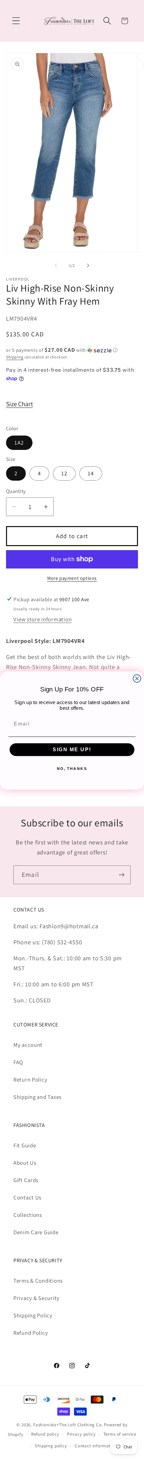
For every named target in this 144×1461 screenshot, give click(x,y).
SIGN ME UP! (72, 749)
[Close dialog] (137, 678)
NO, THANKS (72, 769)
